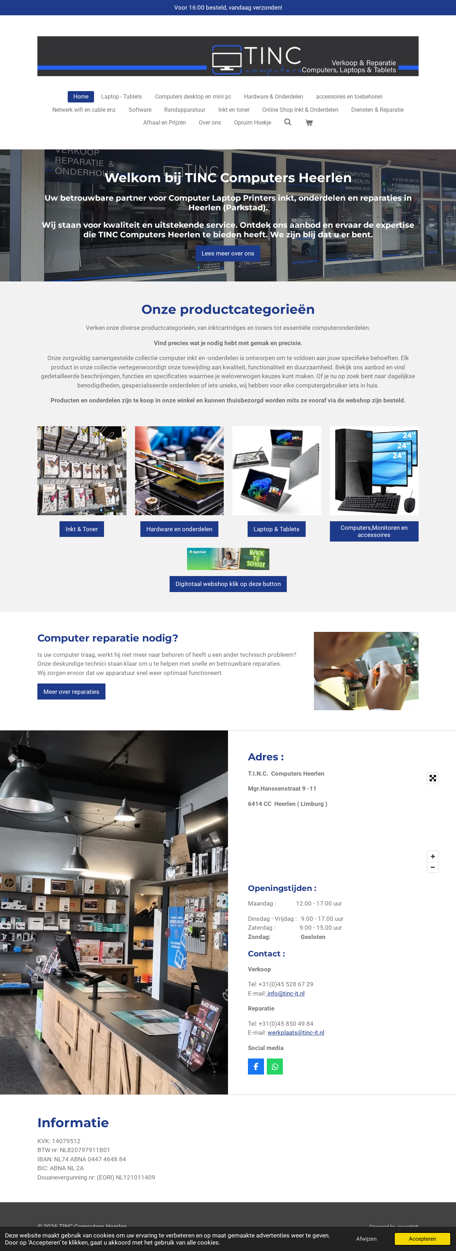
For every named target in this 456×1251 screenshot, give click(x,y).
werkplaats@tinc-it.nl (296, 1032)
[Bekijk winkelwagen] (308, 122)
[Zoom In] (433, 856)
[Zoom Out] (433, 867)
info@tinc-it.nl (285, 993)
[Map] (395, 822)
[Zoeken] (287, 122)
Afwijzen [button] (366, 1239)
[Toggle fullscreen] (433, 778)
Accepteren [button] (422, 1239)
